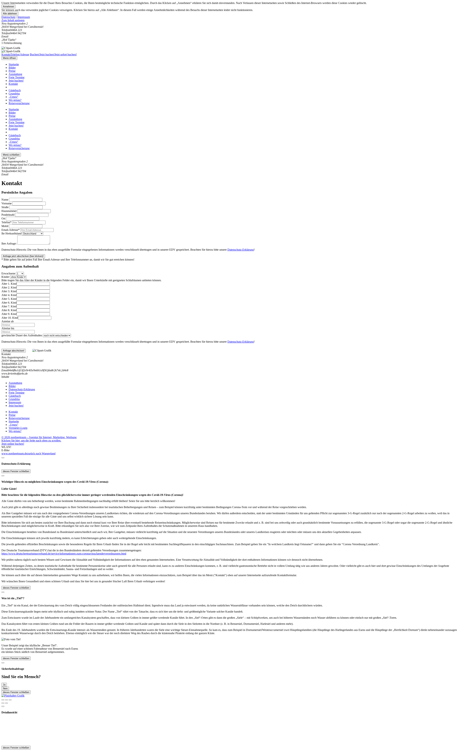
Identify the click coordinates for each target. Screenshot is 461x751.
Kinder (5, 276)
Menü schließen (11, 154)
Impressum (23, 17)
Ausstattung (15, 74)
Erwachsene (8, 273)
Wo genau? (15, 100)
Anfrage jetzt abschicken (23, 256)
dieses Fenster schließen (16, 471)
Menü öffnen (9, 58)
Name (4, 199)
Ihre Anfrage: (9, 243)
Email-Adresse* (10, 229)
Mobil (4, 226)
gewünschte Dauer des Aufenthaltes (21, 335)
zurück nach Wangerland (41, 453)
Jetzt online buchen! (12, 443)
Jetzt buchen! (16, 80)
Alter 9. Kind (9, 313)
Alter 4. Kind (9, 295)
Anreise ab (7, 321)
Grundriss (14, 93)
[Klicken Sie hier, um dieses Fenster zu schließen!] (2, 457)
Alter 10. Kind (9, 317)
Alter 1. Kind (9, 283)
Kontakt (13, 83)
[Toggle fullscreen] (6, 699)
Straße (5, 207)
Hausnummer (9, 210)
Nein (5, 688)
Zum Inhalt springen (12, 20)
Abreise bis (7, 328)
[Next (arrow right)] (6, 703)
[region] (230, 20)
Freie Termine (16, 77)
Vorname (6, 203)
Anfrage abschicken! (13, 350)
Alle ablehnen (10, 13)
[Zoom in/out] (10, 699)
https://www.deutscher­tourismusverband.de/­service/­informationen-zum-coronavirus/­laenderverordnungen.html (63, 553)
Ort (3, 218)
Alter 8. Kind (9, 310)
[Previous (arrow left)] (2, 703)
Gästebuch (15, 90)
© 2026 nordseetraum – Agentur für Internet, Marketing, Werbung (39, 437)
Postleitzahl (7, 214)
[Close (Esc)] (2, 699)
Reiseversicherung (19, 103)
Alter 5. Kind (9, 298)
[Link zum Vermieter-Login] (12, 695)
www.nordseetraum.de (14, 453)
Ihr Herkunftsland (11, 233)
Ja (4, 684)
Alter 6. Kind (9, 302)
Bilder (12, 67)
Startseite (14, 64)
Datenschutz (8, 17)
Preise (12, 70)
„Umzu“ (13, 96)
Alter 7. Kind (9, 306)
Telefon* (6, 222)
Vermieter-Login (18, 427)
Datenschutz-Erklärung (240, 249)
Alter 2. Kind (9, 287)
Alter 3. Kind (9, 291)
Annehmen (8, 6)
